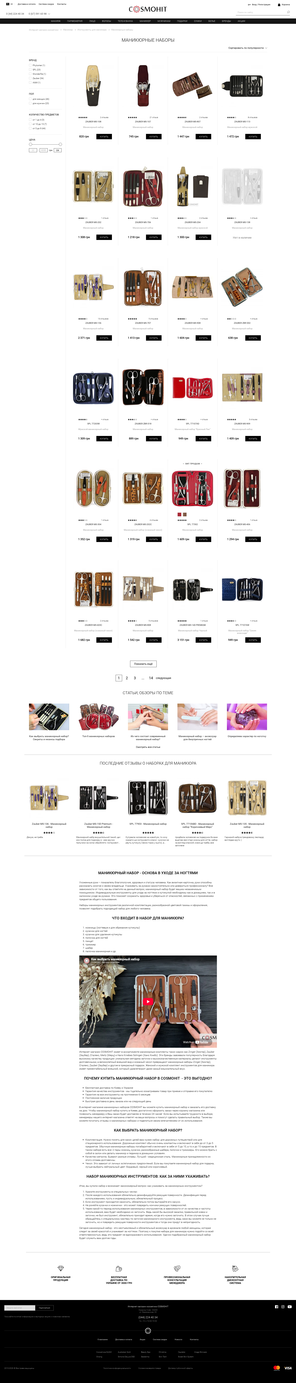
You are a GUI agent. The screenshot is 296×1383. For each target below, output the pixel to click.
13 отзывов (103, 319)
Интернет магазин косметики (43, 30)
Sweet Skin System (186, 1357)
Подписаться (44, 1308)
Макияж (55, 21)
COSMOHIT (148, 9)
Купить (104, 136)
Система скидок (160, 1339)
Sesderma (145, 1357)
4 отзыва (154, 520)
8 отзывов (252, 117)
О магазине (103, 1339)
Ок (57, 150)
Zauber (36, 78)
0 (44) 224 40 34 (15, 13)
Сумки (198, 21)
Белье (211, 21)
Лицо (92, 21)
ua (11, 4)
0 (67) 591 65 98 (38, 13)
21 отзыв (154, 117)
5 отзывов (153, 319)
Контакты (194, 1339)
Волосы (106, 21)
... (143, 678)
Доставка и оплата (123, 1339)
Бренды (226, 21)
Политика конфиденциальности (117, 1368)
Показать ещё (143, 663)
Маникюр (145, 21)
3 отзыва (253, 419)
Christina (162, 1352)
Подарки (182, 21)
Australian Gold (124, 1352)
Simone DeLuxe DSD (126, 1357)
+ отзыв (253, 218)
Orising (99, 1357)
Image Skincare (200, 1352)
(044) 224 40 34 (148, 1317)
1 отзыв (104, 218)
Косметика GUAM (103, 1352)
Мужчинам (164, 21)
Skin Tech (163, 1357)
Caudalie (181, 1352)
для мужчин (39, 103)
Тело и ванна (125, 21)
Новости (178, 1339)
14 (151, 678)
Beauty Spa (145, 1352)
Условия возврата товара (149, 1368)
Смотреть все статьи (148, 747)
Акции (241, 21)
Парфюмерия (74, 21)
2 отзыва (104, 117)
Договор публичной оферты (180, 1368)
